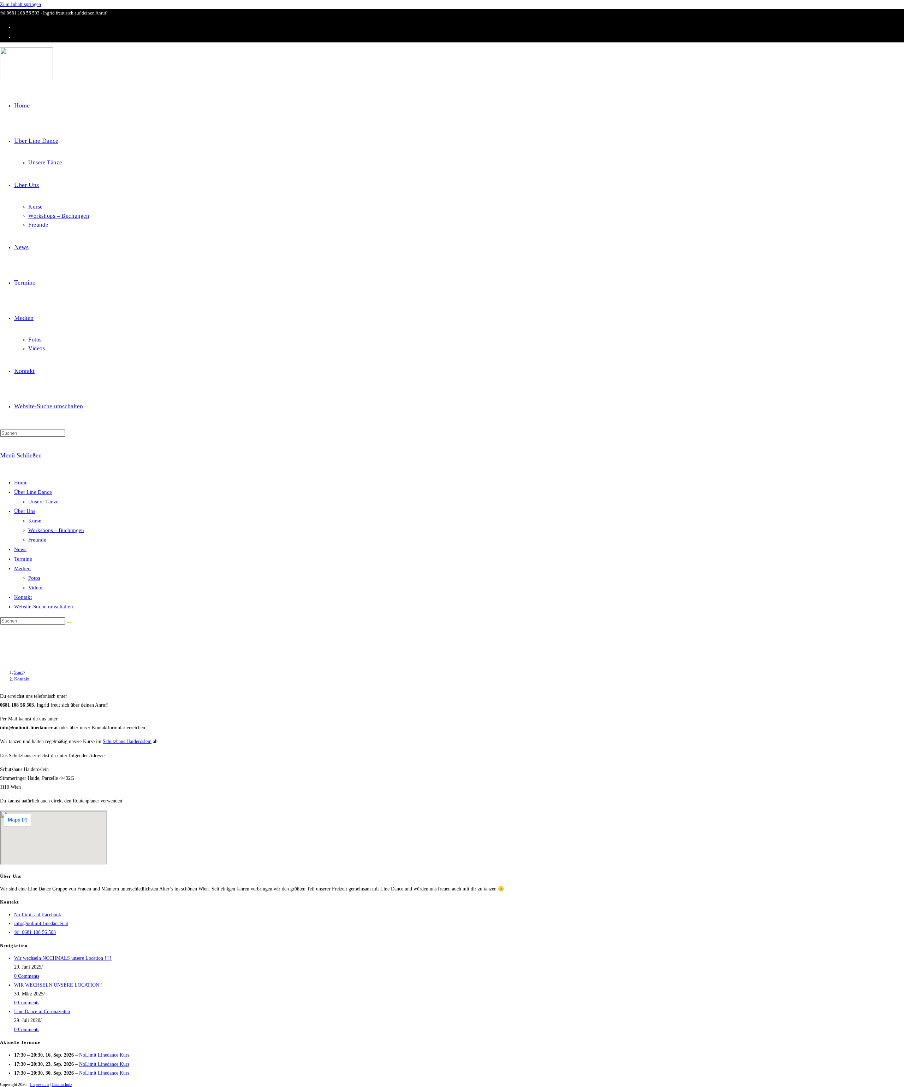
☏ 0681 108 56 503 (35, 932)
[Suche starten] (69, 622)
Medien (22, 568)
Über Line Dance (33, 492)
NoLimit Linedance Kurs (104, 1055)
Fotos (34, 578)
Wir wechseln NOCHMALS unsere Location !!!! (63, 958)
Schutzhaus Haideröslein (127, 741)
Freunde (37, 540)
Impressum (39, 1084)
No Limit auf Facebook (37, 914)
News (20, 549)
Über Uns (24, 511)
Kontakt (23, 597)
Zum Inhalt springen (20, 4)
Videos (35, 587)
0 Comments (26, 976)
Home (21, 482)
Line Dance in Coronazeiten (42, 1011)
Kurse (34, 521)
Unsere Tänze (43, 501)
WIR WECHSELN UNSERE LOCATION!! (58, 985)
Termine (23, 559)
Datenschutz (62, 1084)
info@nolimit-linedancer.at (41, 923)
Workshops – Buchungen (56, 530)
